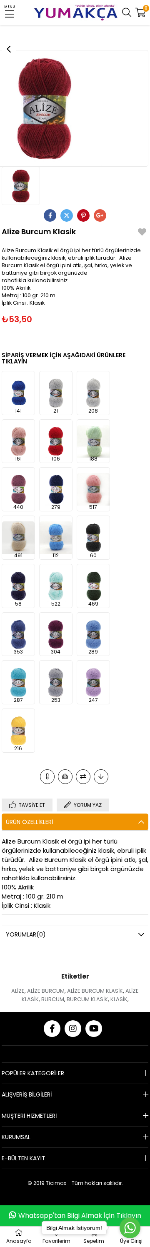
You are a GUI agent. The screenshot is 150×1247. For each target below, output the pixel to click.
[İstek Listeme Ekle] (65, 776)
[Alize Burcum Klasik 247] (93, 682)
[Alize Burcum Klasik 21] (56, 393)
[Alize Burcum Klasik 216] (18, 730)
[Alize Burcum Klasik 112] (56, 537)
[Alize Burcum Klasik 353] (18, 634)
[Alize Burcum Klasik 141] (18, 393)
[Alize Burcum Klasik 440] (18, 489)
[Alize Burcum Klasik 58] (18, 586)
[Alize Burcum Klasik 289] (93, 634)
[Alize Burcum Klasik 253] (56, 682)
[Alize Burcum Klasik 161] (18, 441)
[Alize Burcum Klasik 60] (93, 537)
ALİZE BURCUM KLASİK (95, 991)
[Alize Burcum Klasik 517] (93, 489)
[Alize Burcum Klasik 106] (56, 441)
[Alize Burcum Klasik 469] (93, 586)
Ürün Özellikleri (29, 822)
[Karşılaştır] (83, 776)
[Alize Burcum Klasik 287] (18, 682)
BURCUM (52, 999)
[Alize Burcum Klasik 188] (93, 441)
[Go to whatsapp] (130, 1227)
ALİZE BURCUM (46, 991)
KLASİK (119, 999)
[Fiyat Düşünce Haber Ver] (101, 776)
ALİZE (18, 991)
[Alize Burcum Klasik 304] (56, 634)
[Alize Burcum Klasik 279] (56, 489)
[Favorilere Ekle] (142, 233)
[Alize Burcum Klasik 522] (56, 586)
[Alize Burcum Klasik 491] (18, 537)
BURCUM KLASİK (87, 999)
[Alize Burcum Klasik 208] (93, 393)
